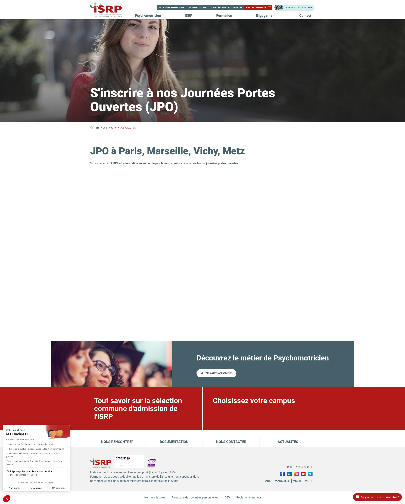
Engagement (265, 15)
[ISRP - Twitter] (310, 474)
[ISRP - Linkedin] (289, 474)
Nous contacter (231, 441)
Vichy (297, 481)
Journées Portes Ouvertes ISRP (120, 127)
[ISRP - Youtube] (303, 474)
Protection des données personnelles (195, 497)
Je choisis (36, 488)
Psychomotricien (148, 15)
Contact (305, 15)
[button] (6, 498)
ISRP (188, 15)
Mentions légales (154, 497)
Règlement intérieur (248, 497)
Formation (224, 15)
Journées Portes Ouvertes (226, 7)
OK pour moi (58, 488)
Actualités (288, 441)
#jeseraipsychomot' (216, 373)
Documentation (197, 7)
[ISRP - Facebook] (282, 474)
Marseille (282, 481)
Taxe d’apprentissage (171, 7)
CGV (227, 497)
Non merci (14, 488)
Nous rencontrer (117, 441)
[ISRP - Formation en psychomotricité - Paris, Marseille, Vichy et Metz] (110, 9)
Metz (308, 481)
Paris (267, 481)
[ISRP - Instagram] (296, 474)
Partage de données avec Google (23, 475)
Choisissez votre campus (254, 400)
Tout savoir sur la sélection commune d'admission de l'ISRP (138, 408)
